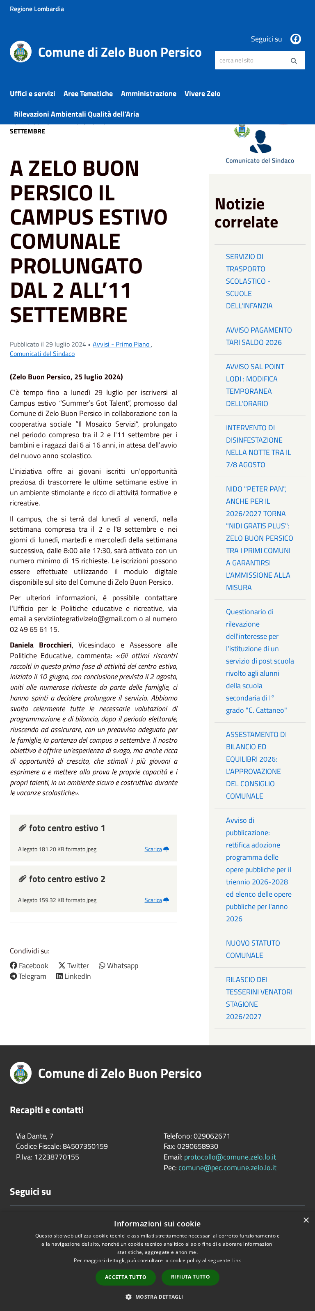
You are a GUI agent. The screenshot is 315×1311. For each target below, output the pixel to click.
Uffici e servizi (32, 93)
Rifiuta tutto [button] (190, 1276)
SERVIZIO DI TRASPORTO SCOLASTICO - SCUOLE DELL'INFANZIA (249, 281)
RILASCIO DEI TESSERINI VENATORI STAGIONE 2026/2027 (259, 998)
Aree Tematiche (88, 93)
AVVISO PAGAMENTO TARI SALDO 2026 (259, 336)
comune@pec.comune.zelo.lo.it (227, 1167)
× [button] (306, 1220)
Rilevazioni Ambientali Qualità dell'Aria (76, 113)
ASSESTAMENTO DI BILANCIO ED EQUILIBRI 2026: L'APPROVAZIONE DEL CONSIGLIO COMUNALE (256, 765)
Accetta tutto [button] (125, 1277)
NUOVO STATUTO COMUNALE (253, 949)
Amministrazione (148, 93)
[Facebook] (295, 39)
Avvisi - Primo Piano (122, 344)
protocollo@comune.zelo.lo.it (230, 1156)
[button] (157, 1296)
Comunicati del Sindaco (42, 353)
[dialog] (157, 1261)
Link (236, 1260)
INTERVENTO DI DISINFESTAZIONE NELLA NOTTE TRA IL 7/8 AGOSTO (258, 446)
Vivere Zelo (203, 93)
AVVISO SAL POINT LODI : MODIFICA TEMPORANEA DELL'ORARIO (255, 385)
